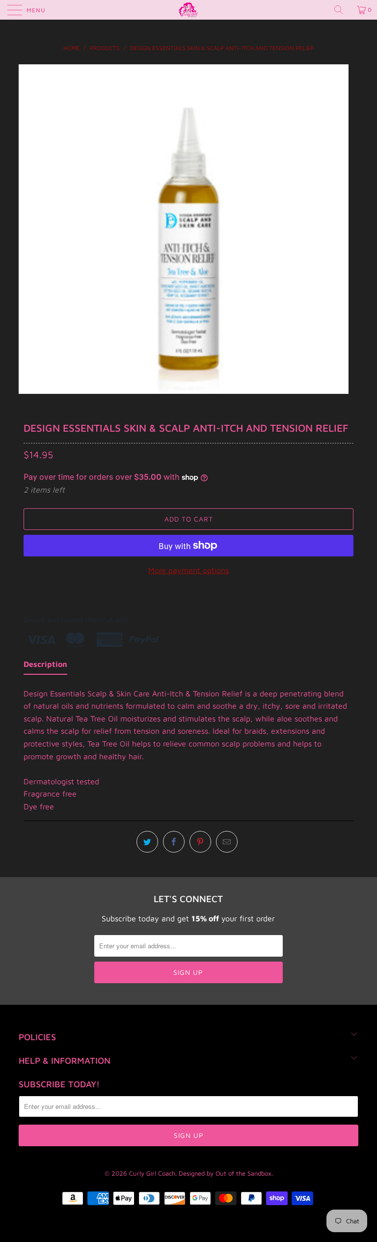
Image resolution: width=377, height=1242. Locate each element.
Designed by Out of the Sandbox (225, 1173)
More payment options (188, 570)
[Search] (342, 9)
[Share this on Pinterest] (200, 842)
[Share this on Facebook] (174, 842)
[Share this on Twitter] (147, 842)
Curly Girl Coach (152, 1173)
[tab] (45, 666)
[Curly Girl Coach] (188, 10)
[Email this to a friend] (227, 842)
